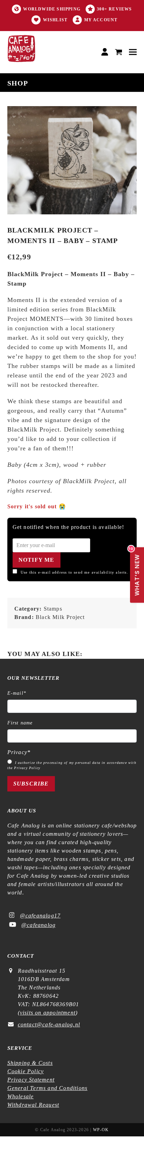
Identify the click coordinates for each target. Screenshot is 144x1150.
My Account (101, 19)
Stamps (53, 609)
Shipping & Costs (30, 1063)
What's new (135, 571)
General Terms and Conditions (47, 1088)
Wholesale (20, 1096)
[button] (118, 52)
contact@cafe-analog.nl (49, 1024)
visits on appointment (47, 1013)
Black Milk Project (60, 617)
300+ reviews (114, 9)
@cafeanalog (38, 925)
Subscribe (31, 784)
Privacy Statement (31, 1080)
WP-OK (101, 1129)
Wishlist (55, 19)
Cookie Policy (25, 1071)
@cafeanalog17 (40, 916)
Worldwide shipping (51, 9)
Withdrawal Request (33, 1105)
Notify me (37, 560)
